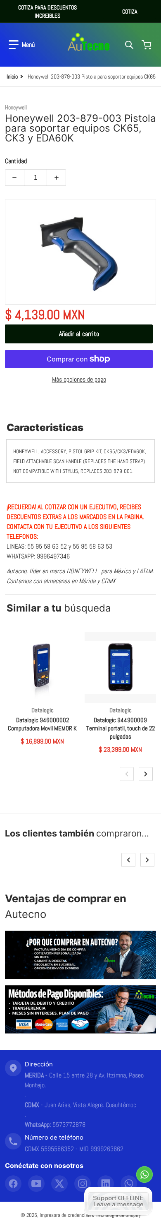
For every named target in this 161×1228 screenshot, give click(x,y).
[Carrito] (147, 44)
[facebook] (13, 1183)
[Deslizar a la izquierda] (127, 774)
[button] (21, 44)
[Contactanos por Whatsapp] (144, 1174)
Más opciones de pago (79, 379)
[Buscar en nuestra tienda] (129, 45)
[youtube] (36, 1183)
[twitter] (59, 1183)
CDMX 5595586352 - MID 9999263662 (74, 1149)
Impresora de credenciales (67, 1215)
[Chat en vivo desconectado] (118, 1201)
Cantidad (16, 161)
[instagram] (82, 1183)
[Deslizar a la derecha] (146, 774)
